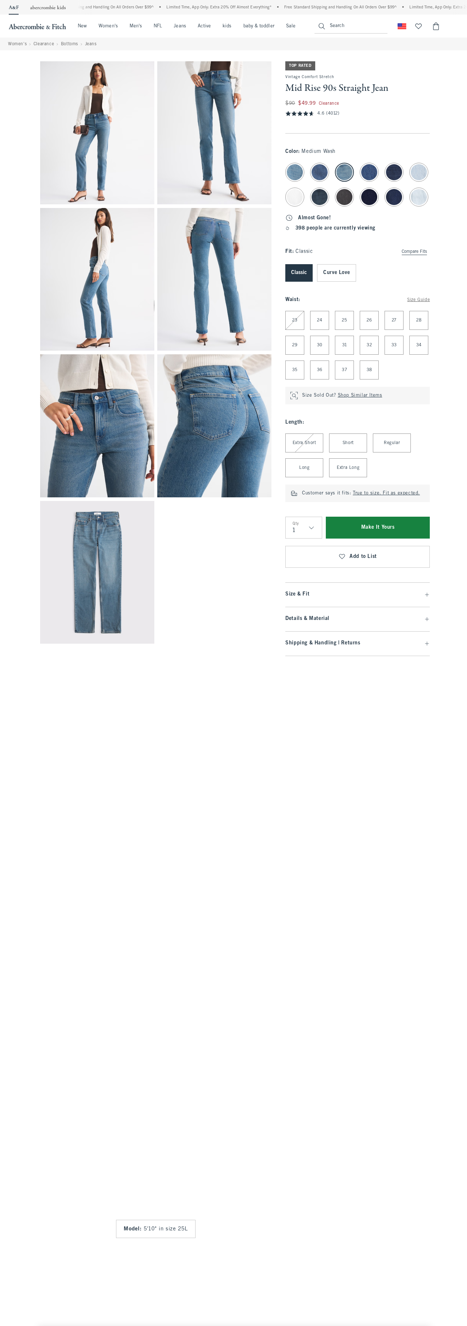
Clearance (44, 44)
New (82, 26)
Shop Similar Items (360, 395)
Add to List (363, 556)
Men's (136, 26)
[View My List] (418, 26)
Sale (291, 26)
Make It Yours (378, 527)
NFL (158, 26)
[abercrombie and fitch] (37, 26)
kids (227, 26)
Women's (108, 26)
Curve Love (336, 272)
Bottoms (69, 44)
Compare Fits (414, 252)
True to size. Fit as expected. (386, 493)
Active (204, 26)
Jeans (180, 26)
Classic (299, 272)
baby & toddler (258, 26)
